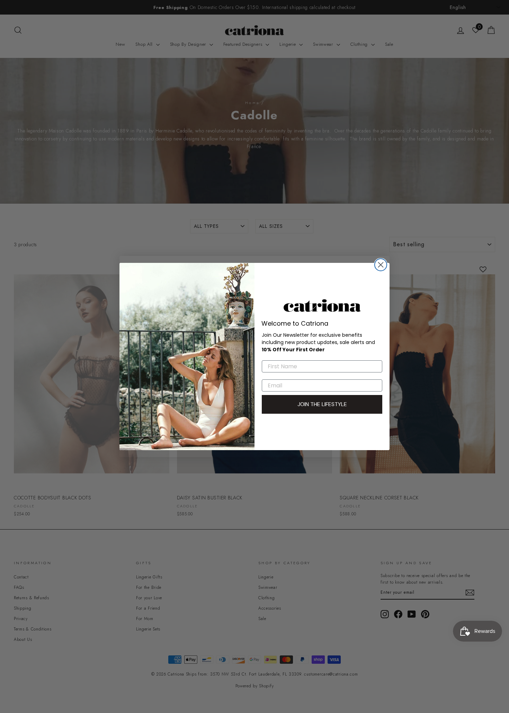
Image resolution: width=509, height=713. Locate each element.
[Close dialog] (381, 265)
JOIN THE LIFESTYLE (322, 404)
